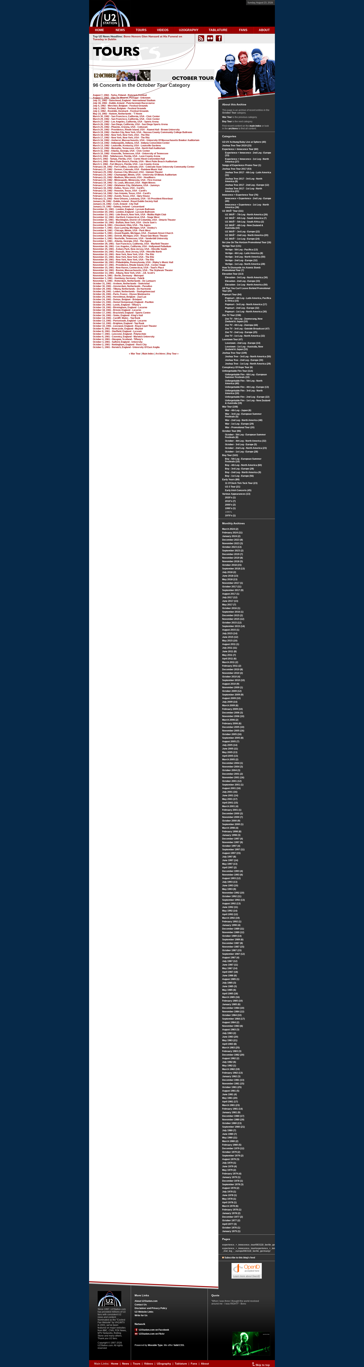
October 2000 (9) (231, 820)
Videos (148, 1363)
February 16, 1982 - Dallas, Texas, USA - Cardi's (118, 188)
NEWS (120, 30)
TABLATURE (218, 30)
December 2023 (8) (232, 539)
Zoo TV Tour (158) (231, 315)
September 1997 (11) (233, 849)
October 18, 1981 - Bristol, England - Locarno (117, 310)
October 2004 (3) (231, 770)
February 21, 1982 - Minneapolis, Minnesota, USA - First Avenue (127, 180)
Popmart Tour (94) (232, 294)
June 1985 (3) (229, 986)
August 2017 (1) (230, 594)
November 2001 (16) (233, 777)
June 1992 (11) (230, 907)
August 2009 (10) (231, 698)
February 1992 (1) (231, 921)
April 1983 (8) (229, 1044)
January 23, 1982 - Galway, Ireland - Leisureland (118, 206)
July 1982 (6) (229, 1062)
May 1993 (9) (229, 889)
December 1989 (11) (233, 928)
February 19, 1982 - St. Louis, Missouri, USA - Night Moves (124, 182)
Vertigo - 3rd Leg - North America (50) (245, 257)
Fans (194, 1363)
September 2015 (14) (233, 626)
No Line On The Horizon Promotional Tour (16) (246, 242)
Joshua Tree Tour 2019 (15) (236, 145)
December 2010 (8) (232, 669)
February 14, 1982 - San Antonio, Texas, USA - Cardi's (122, 193)
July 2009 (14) (229, 702)
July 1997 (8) (229, 856)
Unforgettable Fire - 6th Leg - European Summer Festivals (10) (246, 376)
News (125, 1363)
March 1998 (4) (230, 828)
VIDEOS (163, 30)
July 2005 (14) (229, 745)
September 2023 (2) (232, 550)
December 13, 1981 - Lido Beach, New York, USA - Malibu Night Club (129, 214)
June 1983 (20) (230, 1036)
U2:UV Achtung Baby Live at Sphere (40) (244, 142)
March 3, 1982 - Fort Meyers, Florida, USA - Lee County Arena (126, 164)
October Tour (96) (231, 431)
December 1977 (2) (232, 1217)
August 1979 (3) (230, 1159)
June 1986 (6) (229, 975)
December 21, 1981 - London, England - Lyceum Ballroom (124, 209)
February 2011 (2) (231, 666)
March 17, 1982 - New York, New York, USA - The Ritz (121, 137)
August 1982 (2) (230, 1058)
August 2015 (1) (230, 630)
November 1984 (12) (233, 1011)
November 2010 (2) (232, 673)
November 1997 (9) (232, 842)
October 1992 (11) (231, 896)
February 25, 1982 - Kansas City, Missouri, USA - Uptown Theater (128, 172)
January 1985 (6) (231, 1004)
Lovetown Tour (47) (232, 339)
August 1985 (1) (230, 979)
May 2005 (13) (229, 752)
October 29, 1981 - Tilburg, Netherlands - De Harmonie (122, 289)
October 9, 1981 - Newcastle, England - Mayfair (118, 328)
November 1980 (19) (233, 1119)
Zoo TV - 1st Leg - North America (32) (245, 336)
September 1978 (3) (232, 1184)
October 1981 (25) (232, 1087)
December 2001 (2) (232, 774)
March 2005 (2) (230, 759)
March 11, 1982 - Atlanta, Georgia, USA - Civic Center (121, 151)
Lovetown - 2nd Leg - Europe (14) (242, 343)
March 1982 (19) (231, 1069)
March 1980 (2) (230, 1141)
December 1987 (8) (232, 943)
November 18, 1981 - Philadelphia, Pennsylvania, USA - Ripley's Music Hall (133, 262)
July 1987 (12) (229, 961)
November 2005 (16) (233, 730)
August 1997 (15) (231, 853)
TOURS (141, 30)
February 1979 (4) (231, 1173)
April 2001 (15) (230, 802)
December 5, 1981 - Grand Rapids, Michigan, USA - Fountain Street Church (133, 233)
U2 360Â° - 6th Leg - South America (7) (246, 218)
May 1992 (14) (229, 910)
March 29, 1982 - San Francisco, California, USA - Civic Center (126, 119)
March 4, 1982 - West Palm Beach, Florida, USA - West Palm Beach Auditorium (135, 161)
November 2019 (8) (232, 558)
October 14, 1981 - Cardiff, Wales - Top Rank (116, 318)
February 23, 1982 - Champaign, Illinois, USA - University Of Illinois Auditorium (135, 174)
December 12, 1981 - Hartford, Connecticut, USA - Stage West (126, 217)
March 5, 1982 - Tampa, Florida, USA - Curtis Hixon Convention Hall (129, 159)
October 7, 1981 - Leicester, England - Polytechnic (119, 334)
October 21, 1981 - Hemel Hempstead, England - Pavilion (123, 302)
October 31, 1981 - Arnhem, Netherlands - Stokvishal (121, 283)
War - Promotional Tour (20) (239, 427)
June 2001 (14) (230, 795)
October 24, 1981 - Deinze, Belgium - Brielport (117, 299)
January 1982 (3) (231, 1076)
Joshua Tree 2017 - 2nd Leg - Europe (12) (247, 185)
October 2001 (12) (232, 781)
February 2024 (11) (232, 532)
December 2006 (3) (232, 712)
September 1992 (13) (233, 900)
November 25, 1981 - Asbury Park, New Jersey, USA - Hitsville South (130, 249)
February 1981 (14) (232, 1109)
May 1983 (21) (229, 1040)
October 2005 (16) (232, 734)
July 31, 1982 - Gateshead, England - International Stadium (124, 100)
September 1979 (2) (232, 1155)
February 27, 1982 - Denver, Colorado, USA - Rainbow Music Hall (127, 169)
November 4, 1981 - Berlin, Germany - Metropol (118, 275)
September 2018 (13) (233, 568)
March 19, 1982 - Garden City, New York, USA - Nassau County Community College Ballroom (142, 132)
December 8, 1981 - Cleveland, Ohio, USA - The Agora (122, 225)
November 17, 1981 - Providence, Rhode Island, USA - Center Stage (129, 265)
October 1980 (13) (232, 1123)
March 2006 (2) (230, 720)
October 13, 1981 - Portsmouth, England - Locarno (120, 320)
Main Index (148, 353)
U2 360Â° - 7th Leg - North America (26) (246, 214)
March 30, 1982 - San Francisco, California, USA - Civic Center (126, 116)
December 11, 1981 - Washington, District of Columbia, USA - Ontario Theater (134, 220)
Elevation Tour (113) (232, 274)
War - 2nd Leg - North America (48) (243, 420)
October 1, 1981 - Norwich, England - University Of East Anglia (126, 347)
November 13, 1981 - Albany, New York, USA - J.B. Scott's (124, 273)
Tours (136, 1363)
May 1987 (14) (229, 968)
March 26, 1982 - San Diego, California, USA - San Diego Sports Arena (130, 124)
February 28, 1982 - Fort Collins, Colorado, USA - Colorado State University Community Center (144, 166)
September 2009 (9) (232, 694)
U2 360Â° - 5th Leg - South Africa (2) (244, 221)
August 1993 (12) (231, 878)
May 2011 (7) (229, 655)
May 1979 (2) (229, 1170)
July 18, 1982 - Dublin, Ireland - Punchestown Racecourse (124, 103)
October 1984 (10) (232, 1015)
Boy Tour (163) (230, 455)
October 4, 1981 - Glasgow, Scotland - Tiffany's (118, 339)
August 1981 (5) (230, 1091)
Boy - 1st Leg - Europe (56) (239, 476)
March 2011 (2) (230, 662)
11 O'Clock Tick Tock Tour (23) (241, 483)
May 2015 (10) (229, 640)
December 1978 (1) (232, 1181)
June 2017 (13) (230, 601)
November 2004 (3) (232, 766)
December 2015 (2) (232, 615)
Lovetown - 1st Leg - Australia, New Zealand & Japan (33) (244, 348)
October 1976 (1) (231, 1227)
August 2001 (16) (231, 788)
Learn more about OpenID (246, 1276)
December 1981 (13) (233, 1080)
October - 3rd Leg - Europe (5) (241, 444)
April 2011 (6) (229, 658)
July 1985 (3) (229, 982)
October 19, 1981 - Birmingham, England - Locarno (120, 307)
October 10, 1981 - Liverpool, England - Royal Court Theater (125, 326)
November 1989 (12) (233, 932)
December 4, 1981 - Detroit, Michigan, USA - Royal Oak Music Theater (130, 235)
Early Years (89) (230, 479)
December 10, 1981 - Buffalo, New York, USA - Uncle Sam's (125, 222)
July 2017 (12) (229, 597)
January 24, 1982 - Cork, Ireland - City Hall (115, 204)
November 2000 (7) (232, 817)
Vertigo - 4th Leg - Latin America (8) (244, 253)
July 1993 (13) (229, 882)
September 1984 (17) (233, 1018)
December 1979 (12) (233, 1148)
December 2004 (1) (232, 763)
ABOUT (264, 30)
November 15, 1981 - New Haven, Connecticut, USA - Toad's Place (128, 267)
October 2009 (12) (232, 691)
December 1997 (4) (232, 838)
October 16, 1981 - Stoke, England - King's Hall (118, 315)
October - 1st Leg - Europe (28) (241, 451)
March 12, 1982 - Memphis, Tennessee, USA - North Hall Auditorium (129, 148)
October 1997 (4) (231, 846)
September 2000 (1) (232, 824)
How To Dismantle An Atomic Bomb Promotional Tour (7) (241, 269)
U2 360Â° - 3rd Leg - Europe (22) (242, 231)
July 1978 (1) (229, 1191)
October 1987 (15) (232, 950)
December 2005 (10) (233, 727)
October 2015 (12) (232, 622)
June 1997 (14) (230, 860)
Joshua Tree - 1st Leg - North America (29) (248, 363)
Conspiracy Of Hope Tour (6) (237, 367)
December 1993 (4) (232, 871)
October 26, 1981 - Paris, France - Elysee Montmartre (121, 294)
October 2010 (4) (231, 676)
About (205, 1363)
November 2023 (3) (232, 543)
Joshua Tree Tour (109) (234, 353)
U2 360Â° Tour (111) (232, 211)
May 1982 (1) (229, 1065)
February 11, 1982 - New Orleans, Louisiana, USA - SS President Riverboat (133, 198)
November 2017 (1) (232, 583)
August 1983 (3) (230, 1029)
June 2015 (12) (230, 637)
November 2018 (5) (232, 561)
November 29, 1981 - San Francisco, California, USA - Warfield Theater (131, 243)
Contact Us (141, 1304)
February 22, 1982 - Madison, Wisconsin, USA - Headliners (124, 177)
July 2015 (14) (229, 633)
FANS (243, 30)
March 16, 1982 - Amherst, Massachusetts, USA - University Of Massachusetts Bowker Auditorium (146, 140)
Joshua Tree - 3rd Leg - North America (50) (248, 356)
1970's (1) (230, 515)
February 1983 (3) (231, 1051)
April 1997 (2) (229, 867)
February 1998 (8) (231, 831)
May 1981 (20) (229, 1098)
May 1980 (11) (229, 1137)
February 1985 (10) (232, 1000)
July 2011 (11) (229, 648)
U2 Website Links (144, 1312)
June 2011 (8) (229, 651)
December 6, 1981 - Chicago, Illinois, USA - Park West (122, 230)
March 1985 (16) (231, 997)
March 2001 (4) (230, 806)
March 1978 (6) (230, 1206)
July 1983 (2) (229, 1033)
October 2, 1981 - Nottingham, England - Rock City (120, 344)
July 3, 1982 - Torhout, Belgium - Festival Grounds (119, 108)
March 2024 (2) (230, 529)
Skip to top (262, 1365)
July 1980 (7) (229, 1130)
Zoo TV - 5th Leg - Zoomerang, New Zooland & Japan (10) (243, 320)
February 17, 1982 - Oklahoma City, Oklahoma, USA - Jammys (126, 185)
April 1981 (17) (230, 1101)
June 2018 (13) (230, 576)
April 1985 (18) (230, 993)
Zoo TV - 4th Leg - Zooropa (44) (241, 325)
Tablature (181, 1363)
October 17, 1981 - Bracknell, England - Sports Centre (122, 312)
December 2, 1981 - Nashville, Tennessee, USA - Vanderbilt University (130, 238)
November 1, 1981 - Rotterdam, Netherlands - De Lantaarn (124, 281)
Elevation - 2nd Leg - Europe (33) (242, 281)
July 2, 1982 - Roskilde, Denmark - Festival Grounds (121, 111)
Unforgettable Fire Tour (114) (237, 371)
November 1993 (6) (232, 874)
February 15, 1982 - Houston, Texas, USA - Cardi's (120, 190)
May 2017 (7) (229, 604)
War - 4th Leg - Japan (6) (238, 410)
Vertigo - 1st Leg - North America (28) (245, 264)
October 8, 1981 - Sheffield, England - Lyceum (117, 331)
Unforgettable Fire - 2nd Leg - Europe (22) (247, 397)
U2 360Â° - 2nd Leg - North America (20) (246, 235)
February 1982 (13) (232, 1072)
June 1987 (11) (230, 964)
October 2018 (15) (232, 565)
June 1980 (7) (229, 1134)
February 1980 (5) (231, 1145)
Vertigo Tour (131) (231, 246)
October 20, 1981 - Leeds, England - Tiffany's (117, 304)
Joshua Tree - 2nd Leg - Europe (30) (244, 360)
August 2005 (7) (230, 741)
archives (233, 128)
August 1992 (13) (231, 903)
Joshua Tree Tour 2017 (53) (236, 169)
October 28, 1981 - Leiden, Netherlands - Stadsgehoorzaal (124, 291)
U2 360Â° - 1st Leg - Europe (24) (242, 239)
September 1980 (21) (233, 1127)
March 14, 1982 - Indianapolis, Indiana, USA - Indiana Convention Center (131, 143)
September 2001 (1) (232, 784)
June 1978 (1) (229, 1195)
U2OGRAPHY (188, 30)
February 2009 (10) (232, 709)
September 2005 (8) (232, 738)
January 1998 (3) (231, 835)
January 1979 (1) (231, 1177)
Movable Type (155, 1345)
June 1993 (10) (230, 885)
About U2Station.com (146, 1301)
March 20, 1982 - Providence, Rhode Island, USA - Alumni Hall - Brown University (136, 129)
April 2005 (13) (230, 756)
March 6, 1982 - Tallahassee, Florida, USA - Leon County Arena (126, 156)
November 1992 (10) (233, 892)
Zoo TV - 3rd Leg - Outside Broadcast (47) (247, 328)
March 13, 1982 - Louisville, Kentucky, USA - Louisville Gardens (127, 145)
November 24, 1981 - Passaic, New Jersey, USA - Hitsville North (127, 251)
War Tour (227, 117)
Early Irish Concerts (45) (238, 490)
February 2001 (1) (231, 810)
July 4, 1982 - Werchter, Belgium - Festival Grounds (120, 105)
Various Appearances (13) (236, 494)
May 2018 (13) (229, 579)
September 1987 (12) (233, 954)
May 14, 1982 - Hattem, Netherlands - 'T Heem (117, 113)
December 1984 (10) (233, 1008)
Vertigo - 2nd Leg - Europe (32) (241, 260)
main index (255, 126)
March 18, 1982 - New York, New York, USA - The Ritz (121, 135)
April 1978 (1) (229, 1202)
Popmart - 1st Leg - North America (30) (246, 311)
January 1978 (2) (231, 1213)
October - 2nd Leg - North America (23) (246, 448)
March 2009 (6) (230, 705)
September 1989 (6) (232, 939)
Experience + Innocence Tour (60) (240, 149)
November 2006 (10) (233, 716)
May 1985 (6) (229, 990)
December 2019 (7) (232, 554)
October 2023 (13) (232, 547)
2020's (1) (230, 497)
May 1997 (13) (229, 864)
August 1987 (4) (230, 957)
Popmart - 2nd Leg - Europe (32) (242, 308)
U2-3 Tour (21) (232, 486)
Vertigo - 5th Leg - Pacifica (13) (241, 249)
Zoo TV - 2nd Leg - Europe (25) (241, 332)
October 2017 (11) (231, 586)
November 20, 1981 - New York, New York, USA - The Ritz (123, 259)
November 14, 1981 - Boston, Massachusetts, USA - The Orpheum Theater (133, 270)
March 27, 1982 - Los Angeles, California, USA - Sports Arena (126, 121)
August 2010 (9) (230, 684)
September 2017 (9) (232, 590)
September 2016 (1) (232, 612)
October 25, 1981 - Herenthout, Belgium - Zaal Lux (119, 297)
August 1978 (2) (230, 1188)
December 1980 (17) (233, 1116)
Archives (160, 353)
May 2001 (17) (229, 799)
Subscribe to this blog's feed (239, 1257)
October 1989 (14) (232, 936)
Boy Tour (227, 121)
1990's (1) (230, 508)
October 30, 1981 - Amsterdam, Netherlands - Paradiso (122, 286)
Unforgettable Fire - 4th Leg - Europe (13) (247, 387)
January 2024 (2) (231, 536)
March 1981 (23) (231, 1105)
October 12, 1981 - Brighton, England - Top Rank (118, 323)
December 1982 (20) (233, 1054)
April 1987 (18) (230, 972)
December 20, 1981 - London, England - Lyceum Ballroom (124, 212)
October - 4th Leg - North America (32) (245, 441)
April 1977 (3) (229, 1224)
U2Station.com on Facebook (153, 1330)
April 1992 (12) (230, 914)
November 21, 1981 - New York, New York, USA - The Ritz (123, 257)
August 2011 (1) (230, 644)
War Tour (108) (230, 406)
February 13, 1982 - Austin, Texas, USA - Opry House (121, 196)
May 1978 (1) (229, 1199)
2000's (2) (230, 504)
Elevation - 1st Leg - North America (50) (246, 284)
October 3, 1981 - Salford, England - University (118, 342)
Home (114, 1363)
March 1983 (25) (231, 1047)
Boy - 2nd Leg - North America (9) (243, 472)
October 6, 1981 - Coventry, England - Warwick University (124, 336)
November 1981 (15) (233, 1083)
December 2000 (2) (232, 813)
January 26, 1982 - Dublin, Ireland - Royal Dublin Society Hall (125, 201)
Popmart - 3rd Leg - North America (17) (246, 304)
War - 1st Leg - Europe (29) (239, 423)
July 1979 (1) (229, 1163)
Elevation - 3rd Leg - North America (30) (246, 277)
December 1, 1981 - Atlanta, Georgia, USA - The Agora (122, 241)
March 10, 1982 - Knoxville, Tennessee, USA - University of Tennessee (130, 153)
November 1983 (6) (232, 1026)
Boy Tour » (173, 353)
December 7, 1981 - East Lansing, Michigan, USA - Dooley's (125, 228)
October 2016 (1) (231, 608)
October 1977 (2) (231, 1220)
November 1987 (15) (233, 946)
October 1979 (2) (231, 1152)
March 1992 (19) (231, 918)
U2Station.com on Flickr (151, 1334)
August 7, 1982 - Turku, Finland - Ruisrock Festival (120, 95)
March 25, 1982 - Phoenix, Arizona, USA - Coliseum (120, 127)
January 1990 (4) (231, 925)
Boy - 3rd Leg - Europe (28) (239, 468)
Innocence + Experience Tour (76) (240, 195)
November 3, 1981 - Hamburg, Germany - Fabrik (118, 278)
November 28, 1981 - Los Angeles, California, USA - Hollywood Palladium (132, 246)
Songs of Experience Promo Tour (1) (241, 165)
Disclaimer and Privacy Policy (151, 1308)
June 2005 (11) (230, 748)
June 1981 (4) (229, 1094)
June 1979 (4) (229, 1166)
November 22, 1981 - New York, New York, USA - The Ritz (123, 254)
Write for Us (141, 1315)
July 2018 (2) (229, 572)
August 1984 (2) (230, 1022)
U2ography (164, 1363)
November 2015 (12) (233, 619)
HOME (99, 30)
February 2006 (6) (231, 723)
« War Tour (134, 353)
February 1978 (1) (231, 1209)
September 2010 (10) (233, 680)
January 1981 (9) (231, 1112)
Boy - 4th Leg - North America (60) (243, 465)
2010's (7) (230, 501)
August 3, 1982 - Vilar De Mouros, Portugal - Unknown (121, 97)
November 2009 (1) (232, 687)
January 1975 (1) (231, 1231)
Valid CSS (178, 1345)
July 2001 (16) (229, 792)
